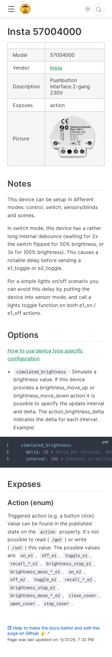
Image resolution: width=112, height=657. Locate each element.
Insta (56, 68)
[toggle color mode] (88, 9)
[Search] (99, 9)
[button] (11, 9)
